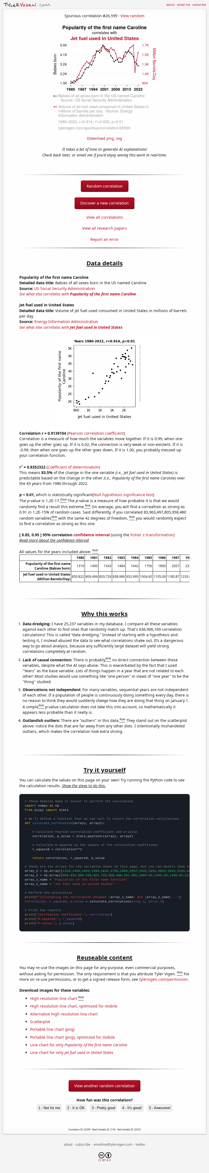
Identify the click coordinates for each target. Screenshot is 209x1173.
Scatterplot (40, 1021)
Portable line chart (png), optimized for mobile (72, 1037)
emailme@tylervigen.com (113, 1144)
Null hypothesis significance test (123, 494)
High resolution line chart (53, 998)
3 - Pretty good (103, 1108)
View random (133, 15)
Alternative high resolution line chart (64, 1014)
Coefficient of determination (73, 467)
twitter (140, 1144)
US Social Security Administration (64, 288)
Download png (100, 138)
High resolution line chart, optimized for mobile (73, 1006)
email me (183, 4)
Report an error (104, 239)
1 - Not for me (49, 1108)
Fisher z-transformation (151, 534)
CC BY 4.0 (104, 1160)
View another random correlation (104, 1085)
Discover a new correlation (104, 203)
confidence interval (91, 534)
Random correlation (105, 186)
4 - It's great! (132, 1108)
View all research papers (104, 228)
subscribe (199, 4)
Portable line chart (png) (52, 1029)
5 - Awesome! (160, 1108)
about (170, 4)
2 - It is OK (76, 1108)
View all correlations (104, 217)
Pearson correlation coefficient (96, 433)
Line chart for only (78, 1044)
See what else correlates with (77, 294)
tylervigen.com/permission (163, 979)
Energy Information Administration (66, 321)
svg (119, 138)
